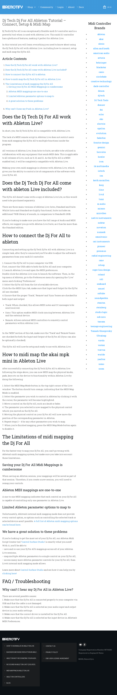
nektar (101, 222)
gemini (101, 147)
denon (101, 90)
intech (101, 170)
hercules (101, 152)
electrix (101, 123)
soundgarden (101, 298)
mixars (101, 208)
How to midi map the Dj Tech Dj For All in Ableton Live (33, 79)
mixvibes (101, 213)
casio (101, 72)
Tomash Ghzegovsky (101, 331)
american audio (101, 53)
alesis (101, 43)
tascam (101, 321)
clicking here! (9, 573)
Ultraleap (101, 335)
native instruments (101, 218)
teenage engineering (101, 326)
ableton (101, 34)
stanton (101, 302)
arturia (101, 57)
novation (101, 227)
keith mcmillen (101, 180)
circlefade (101, 76)
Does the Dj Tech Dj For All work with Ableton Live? (31, 65)
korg (101, 185)
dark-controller (101, 86)
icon (101, 161)
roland (101, 274)
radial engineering (101, 255)
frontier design (101, 142)
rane (101, 260)
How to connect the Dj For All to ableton (25, 74)
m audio (101, 204)
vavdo (101, 340)
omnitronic (101, 236)
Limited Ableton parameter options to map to (31, 96)
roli (101, 279)
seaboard (101, 284)
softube (101, 293)
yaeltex (101, 359)
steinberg (101, 307)
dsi (101, 109)
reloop (101, 265)
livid (101, 194)
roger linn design (101, 269)
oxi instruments (101, 241)
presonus (101, 251)
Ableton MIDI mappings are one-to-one (28, 91)
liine (101, 189)
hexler (101, 156)
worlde (101, 354)
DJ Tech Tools (101, 100)
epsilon (101, 128)
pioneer (101, 246)
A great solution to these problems (25, 101)
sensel (101, 288)
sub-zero (101, 317)
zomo (101, 364)
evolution (101, 133)
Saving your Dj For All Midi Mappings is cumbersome (35, 86)
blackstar (101, 67)
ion (101, 175)
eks (101, 119)
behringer (101, 62)
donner (101, 105)
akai (101, 39)
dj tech (101, 95)
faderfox (101, 138)
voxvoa (101, 349)
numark (101, 232)
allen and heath (101, 48)
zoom (101, 368)
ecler (101, 114)
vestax (101, 345)
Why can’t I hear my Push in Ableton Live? (27, 108)
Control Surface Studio (33, 541)
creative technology (101, 81)
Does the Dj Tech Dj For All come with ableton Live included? (36, 69)
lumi (101, 199)
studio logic (101, 312)
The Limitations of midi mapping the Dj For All (29, 84)
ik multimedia (101, 166)
